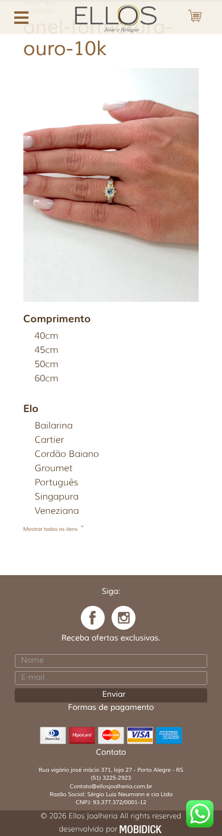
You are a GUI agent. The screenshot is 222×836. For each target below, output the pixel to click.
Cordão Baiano (67, 454)
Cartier (49, 440)
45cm (47, 350)
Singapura (57, 497)
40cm (47, 336)
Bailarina (54, 426)
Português (57, 482)
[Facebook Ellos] (93, 618)
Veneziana (57, 511)
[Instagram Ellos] (123, 618)
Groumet (53, 468)
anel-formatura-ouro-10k (97, 38)
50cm (47, 364)
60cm (47, 378)
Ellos (111, 17)
